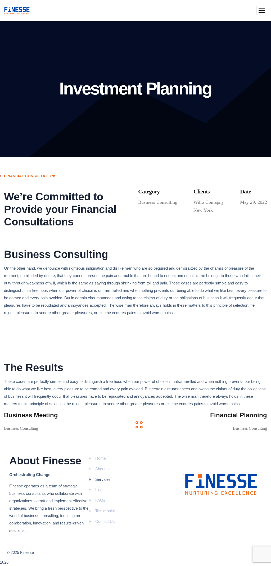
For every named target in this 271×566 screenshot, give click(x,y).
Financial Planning (238, 415)
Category (149, 191)
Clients (201, 191)
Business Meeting (31, 415)
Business (146, 202)
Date (245, 191)
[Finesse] (17, 11)
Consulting (166, 202)
